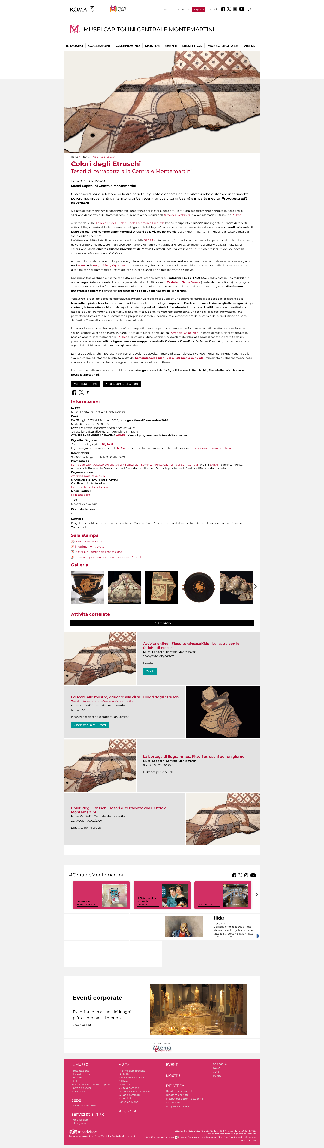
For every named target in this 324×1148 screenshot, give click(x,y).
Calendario (128, 46)
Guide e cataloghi (130, 1094)
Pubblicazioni (80, 1119)
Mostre (152, 46)
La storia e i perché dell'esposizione (98, 552)
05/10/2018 (233, 930)
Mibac (237, 215)
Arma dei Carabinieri (177, 215)
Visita (249, 46)
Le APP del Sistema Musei (86, 903)
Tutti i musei (178, 9)
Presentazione (80, 1070)
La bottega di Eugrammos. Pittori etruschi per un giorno (193, 756)
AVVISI (121, 435)
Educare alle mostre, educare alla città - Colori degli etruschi (125, 697)
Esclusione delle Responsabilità (205, 1137)
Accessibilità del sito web (245, 1138)
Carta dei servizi (81, 1087)
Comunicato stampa (88, 541)
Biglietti (107, 444)
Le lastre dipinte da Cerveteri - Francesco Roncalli (108, 557)
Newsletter (78, 1091)
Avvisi (216, 1071)
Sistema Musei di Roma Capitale (91, 1084)
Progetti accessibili (177, 1106)
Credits (228, 1137)
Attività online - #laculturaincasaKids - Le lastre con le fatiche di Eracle (191, 645)
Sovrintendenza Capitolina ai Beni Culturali (170, 464)
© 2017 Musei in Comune (159, 1137)
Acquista (198, 9)
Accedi (213, 9)
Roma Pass (125, 1084)
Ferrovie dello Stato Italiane (89, 487)
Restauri (77, 1077)
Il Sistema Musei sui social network (147, 901)
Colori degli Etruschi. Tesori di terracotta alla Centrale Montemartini (118, 810)
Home (74, 156)
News (216, 1067)
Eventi (170, 46)
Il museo (74, 46)
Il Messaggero (80, 494)
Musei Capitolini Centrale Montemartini (148, 29)
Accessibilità (126, 1098)
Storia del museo (82, 1073)
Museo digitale (223, 46)
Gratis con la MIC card (122, 384)
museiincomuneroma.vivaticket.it (213, 448)
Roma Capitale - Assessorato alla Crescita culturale (105, 464)
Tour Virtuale (206, 904)
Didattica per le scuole (179, 1090)
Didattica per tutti (177, 1094)
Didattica (192, 46)
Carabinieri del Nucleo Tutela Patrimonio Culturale (130, 223)
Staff (74, 1080)
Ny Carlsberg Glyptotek (109, 265)
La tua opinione (128, 1101)
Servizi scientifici (89, 1114)
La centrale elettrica (84, 1105)
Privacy (182, 1137)
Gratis (150, 671)
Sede (76, 1100)
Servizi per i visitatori (131, 1077)
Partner (217, 1075)
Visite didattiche (129, 1087)
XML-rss (251, 1140)
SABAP (148, 240)
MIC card (123, 448)
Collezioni (99, 46)
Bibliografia (79, 1123)
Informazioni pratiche (132, 1070)
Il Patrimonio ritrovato (89, 546)
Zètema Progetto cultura (88, 476)
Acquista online (85, 384)
